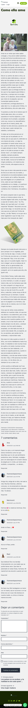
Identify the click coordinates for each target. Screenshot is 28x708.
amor (20, 431)
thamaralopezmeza (14, 474)
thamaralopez (19, 427)
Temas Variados (5, 431)
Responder (4, 468)
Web (2, 652)
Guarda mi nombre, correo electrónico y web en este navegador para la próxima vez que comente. (15, 663)
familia (6, 433)
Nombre (4, 635)
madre (10, 433)
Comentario (5, 618)
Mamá (14, 433)
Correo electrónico (7, 644)
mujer (17, 433)
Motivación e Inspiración (18, 429)
